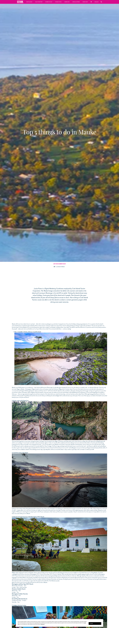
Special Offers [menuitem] (76, 2)
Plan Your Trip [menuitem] (38, 2)
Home (20, 2)
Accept (91, 623)
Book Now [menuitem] (85, 2)
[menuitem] (91, 2)
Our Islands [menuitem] (29, 2)
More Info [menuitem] (67, 2)
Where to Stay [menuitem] (48, 2)
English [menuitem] (96, 2)
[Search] (101, 2)
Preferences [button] (42, 624)
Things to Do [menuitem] (58, 2)
